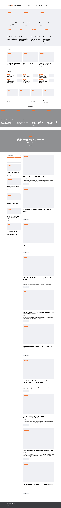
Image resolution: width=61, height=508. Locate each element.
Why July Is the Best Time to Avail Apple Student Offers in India (12, 38)
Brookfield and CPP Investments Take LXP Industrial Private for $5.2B (43, 76)
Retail (29, 5)
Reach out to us (9, 503)
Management (40, 5)
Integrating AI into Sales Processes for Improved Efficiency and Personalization (14, 99)
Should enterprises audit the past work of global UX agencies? (13, 188)
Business (45, 5)
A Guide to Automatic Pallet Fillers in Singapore (36, 176)
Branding (32, 5)
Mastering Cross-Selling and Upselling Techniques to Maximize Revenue (37, 99)
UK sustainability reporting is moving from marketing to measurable (43, 81)
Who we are (13, 503)
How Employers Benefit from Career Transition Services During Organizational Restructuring (48, 39)
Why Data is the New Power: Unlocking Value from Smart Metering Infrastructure (13, 233)
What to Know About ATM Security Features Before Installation (29, 65)
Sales (36, 5)
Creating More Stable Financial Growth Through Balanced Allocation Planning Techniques (13, 65)
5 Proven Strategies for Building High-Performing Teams (38, 450)
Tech (21, 29)
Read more (26, 219)
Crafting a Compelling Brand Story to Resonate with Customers (53, 122)
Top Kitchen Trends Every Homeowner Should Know (37, 245)
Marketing (10, 179)
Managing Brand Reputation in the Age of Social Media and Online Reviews (38, 122)
